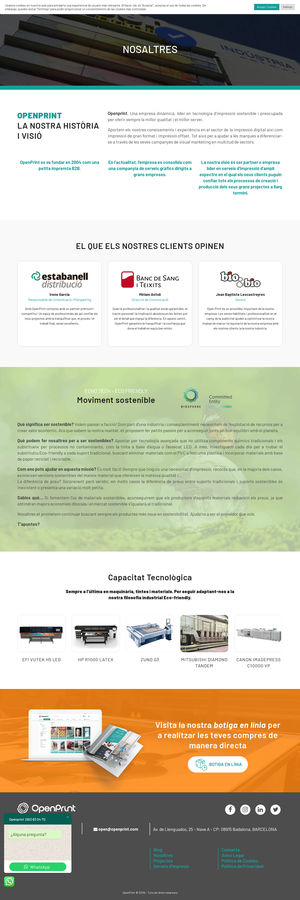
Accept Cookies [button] (267, 7)
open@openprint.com (118, 829)
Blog (157, 849)
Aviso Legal (232, 855)
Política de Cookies (239, 860)
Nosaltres (163, 855)
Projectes (163, 860)
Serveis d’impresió (171, 866)
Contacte (230, 849)
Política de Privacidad (242, 866)
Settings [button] (287, 7)
